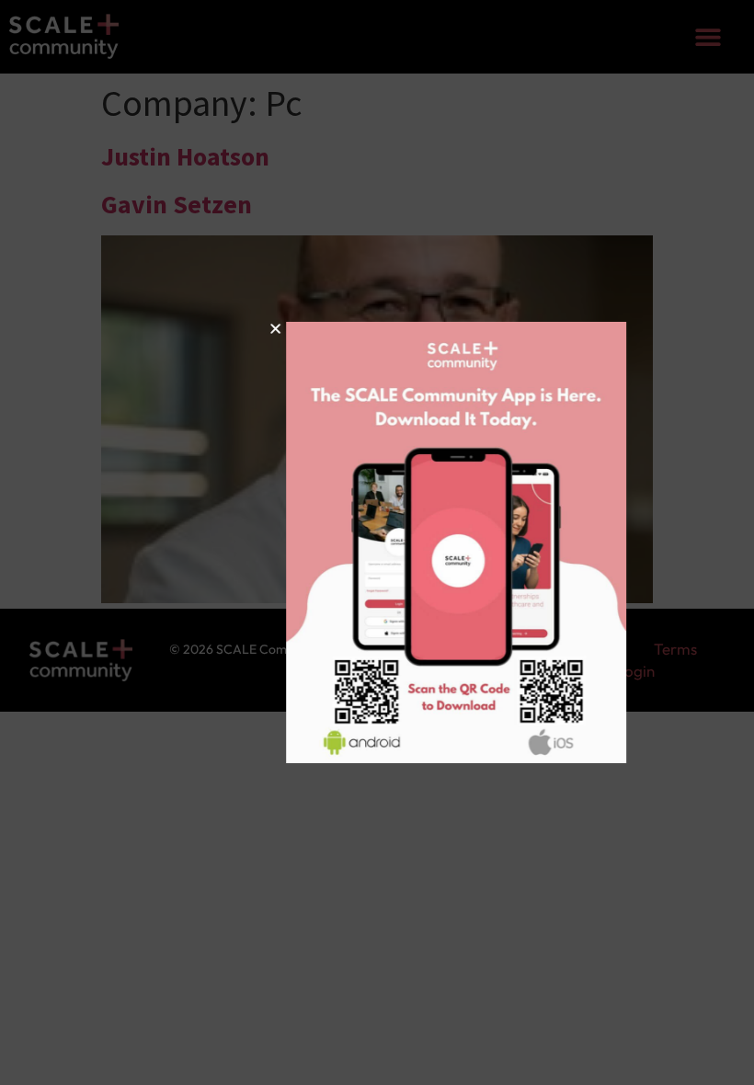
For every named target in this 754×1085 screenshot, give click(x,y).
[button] (206, 329)
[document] (377, 542)
